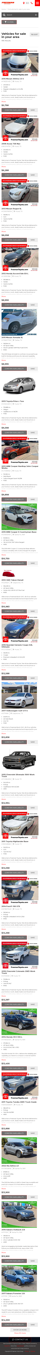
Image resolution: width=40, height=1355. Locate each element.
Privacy (27, 1351)
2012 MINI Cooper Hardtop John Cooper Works (20, 467)
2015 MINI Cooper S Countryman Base (19, 532)
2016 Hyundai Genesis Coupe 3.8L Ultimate (17, 646)
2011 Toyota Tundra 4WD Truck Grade (19, 1102)
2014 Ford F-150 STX (11, 906)
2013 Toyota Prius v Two (13, 401)
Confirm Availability (14, 110)
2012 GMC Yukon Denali (12, 580)
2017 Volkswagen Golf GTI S (15, 711)
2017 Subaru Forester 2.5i (13, 1293)
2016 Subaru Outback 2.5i (13, 1230)
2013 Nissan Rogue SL (12, 209)
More (4, 102)
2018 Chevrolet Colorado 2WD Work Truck (18, 972)
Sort (35, 34)
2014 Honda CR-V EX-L (12, 1037)
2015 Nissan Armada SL (12, 337)
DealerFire (7, 1346)
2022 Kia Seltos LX (10, 1166)
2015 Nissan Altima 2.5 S (13, 79)
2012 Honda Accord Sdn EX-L (15, 274)
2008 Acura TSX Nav (11, 144)
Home (4, 9)
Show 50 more (20, 1333)
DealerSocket (20, 1346)
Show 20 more (20, 1330)
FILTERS (10, 22)
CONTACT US (21, 1339)
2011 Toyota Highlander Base (15, 841)
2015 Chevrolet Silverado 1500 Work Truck (18, 776)
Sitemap (33, 1351)
